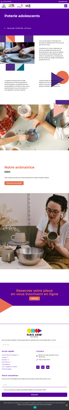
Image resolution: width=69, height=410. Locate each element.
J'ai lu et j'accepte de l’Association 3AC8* (25, 390)
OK (35, 407)
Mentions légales (6, 369)
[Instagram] (42, 367)
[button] (65, 5)
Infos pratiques (6, 364)
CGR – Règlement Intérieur (9, 366)
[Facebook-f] (38, 367)
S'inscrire (34, 298)
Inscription (62, 1)
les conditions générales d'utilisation (24, 390)
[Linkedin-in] (47, 367)
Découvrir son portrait (14, 183)
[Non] (67, 405)
